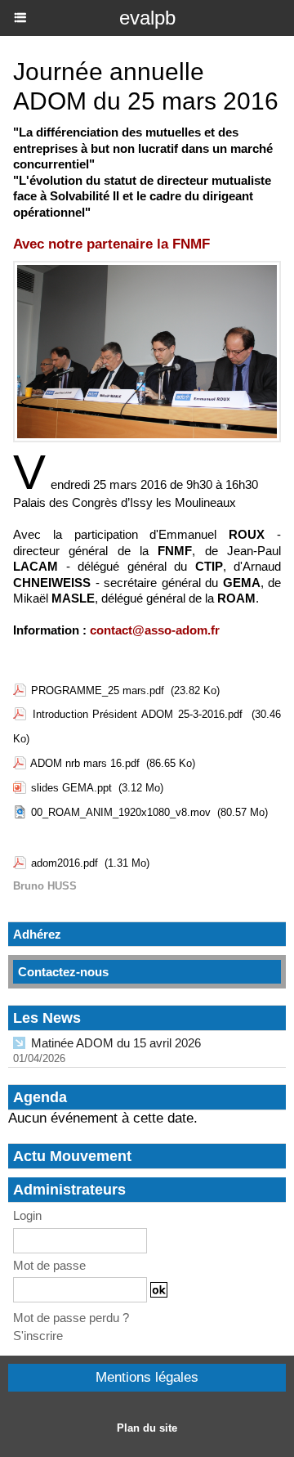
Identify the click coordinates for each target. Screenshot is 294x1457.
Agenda (40, 1097)
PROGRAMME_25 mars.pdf (97, 690)
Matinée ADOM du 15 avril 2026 (116, 1043)
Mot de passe (49, 1265)
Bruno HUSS (45, 886)
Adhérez (37, 934)
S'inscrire (38, 1336)
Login (27, 1215)
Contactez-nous (63, 972)
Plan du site (147, 1428)
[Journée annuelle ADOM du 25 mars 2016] (147, 268)
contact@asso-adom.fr (155, 630)
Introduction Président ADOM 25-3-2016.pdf (138, 714)
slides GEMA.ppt (71, 788)
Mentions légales (147, 1377)
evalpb (147, 18)
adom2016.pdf (64, 863)
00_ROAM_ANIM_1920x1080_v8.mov (121, 812)
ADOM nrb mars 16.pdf (85, 763)
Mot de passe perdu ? (71, 1318)
